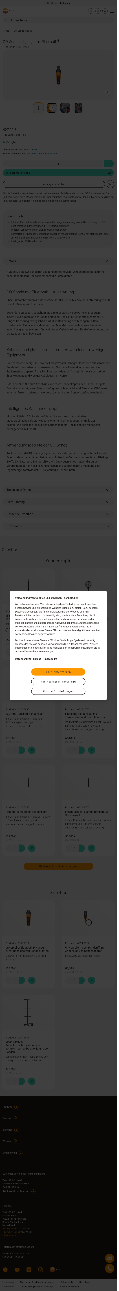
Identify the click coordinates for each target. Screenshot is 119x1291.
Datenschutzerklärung (28, 658)
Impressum (50, 658)
